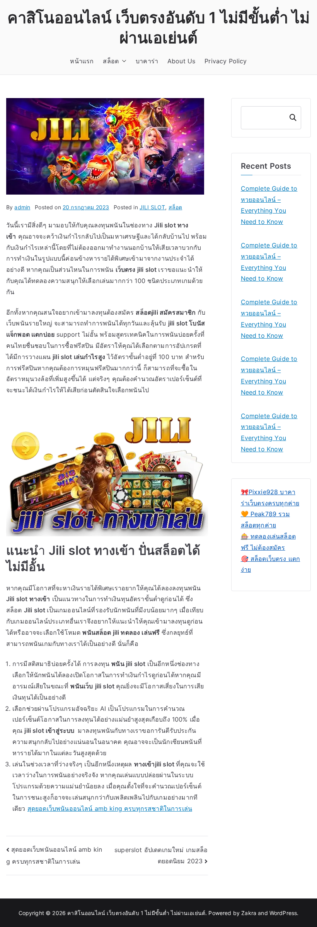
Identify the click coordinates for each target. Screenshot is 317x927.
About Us (181, 61)
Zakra (248, 913)
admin (22, 207)
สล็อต (111, 61)
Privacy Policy (226, 61)
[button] (122, 61)
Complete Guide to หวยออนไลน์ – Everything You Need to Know (269, 205)
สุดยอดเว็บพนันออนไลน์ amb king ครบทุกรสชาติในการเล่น (109, 808)
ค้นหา (292, 117)
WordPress (283, 913)
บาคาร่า (147, 61)
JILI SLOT (152, 207)
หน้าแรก (82, 61)
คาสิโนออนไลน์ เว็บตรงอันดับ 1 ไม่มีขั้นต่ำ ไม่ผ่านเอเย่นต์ (136, 913)
